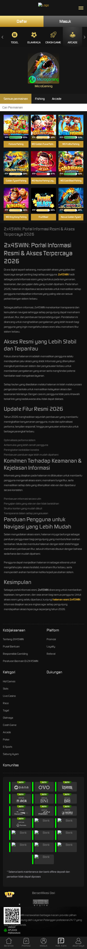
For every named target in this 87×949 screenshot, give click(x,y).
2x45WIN (63, 274)
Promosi (51, 639)
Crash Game (53, 42)
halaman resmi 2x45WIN (66, 599)
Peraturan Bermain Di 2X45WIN (20, 661)
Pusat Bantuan (11, 646)
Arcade (72, 42)
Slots (5, 688)
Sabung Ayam (11, 754)
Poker (6, 739)
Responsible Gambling (15, 653)
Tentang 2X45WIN (13, 639)
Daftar (22, 21)
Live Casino (9, 696)
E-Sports (7, 746)
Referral (51, 653)
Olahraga (34, 42)
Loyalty (51, 646)
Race (6, 703)
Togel (14, 42)
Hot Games (9, 681)
